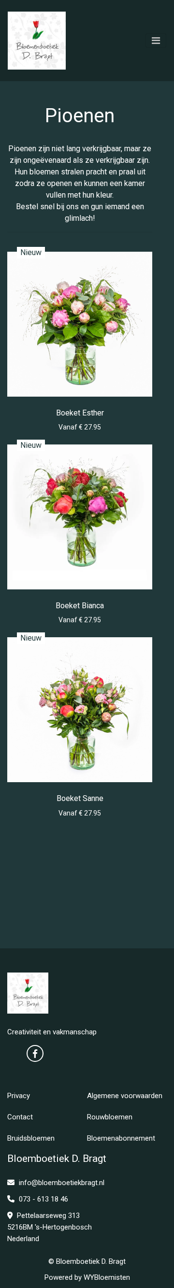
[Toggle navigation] (155, 40)
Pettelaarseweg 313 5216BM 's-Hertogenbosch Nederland (49, 1227)
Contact (20, 1117)
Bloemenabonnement (121, 1138)
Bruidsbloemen (31, 1138)
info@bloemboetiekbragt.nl (61, 1182)
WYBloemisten (107, 1277)
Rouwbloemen (109, 1117)
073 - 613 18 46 (42, 1199)
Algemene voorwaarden (124, 1095)
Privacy (18, 1095)
